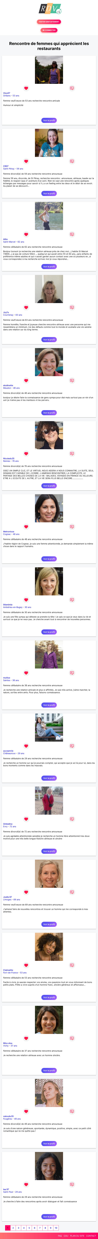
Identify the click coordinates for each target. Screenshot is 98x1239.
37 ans (14, 1045)
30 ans (28, 607)
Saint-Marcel (9, 241)
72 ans (13, 826)
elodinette (8, 385)
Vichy (6, 1045)
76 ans (15, 461)
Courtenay (8, 315)
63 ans (19, 315)
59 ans (20, 168)
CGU (66, 1236)
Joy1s (6, 312)
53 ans (16, 95)
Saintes (6, 680)
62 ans (21, 241)
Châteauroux (9, 753)
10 (56, 1228)
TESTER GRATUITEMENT (49, 22)
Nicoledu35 (8, 458)
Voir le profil (49, 120)
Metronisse (8, 531)
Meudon (7, 388)
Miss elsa (7, 1043)
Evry (5, 826)
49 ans (17, 1118)
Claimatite (8, 970)
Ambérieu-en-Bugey (12, 607)
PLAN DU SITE (77, 1236)
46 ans (16, 388)
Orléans (6, 95)
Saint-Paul (8, 1192)
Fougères (7, 1118)
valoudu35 (8, 1116)
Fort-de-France (10, 972)
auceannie (8, 751)
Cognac (7, 534)
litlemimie (7, 604)
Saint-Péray (8, 168)
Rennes (6, 461)
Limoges (7, 899)
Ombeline (7, 824)
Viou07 (6, 93)
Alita (5, 239)
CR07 (5, 166)
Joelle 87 (7, 897)
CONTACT (91, 1236)
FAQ (60, 1236)
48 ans (16, 534)
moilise (6, 677)
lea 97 (6, 1189)
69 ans (17, 899)
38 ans (15, 680)
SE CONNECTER (49, 30)
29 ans (21, 753)
